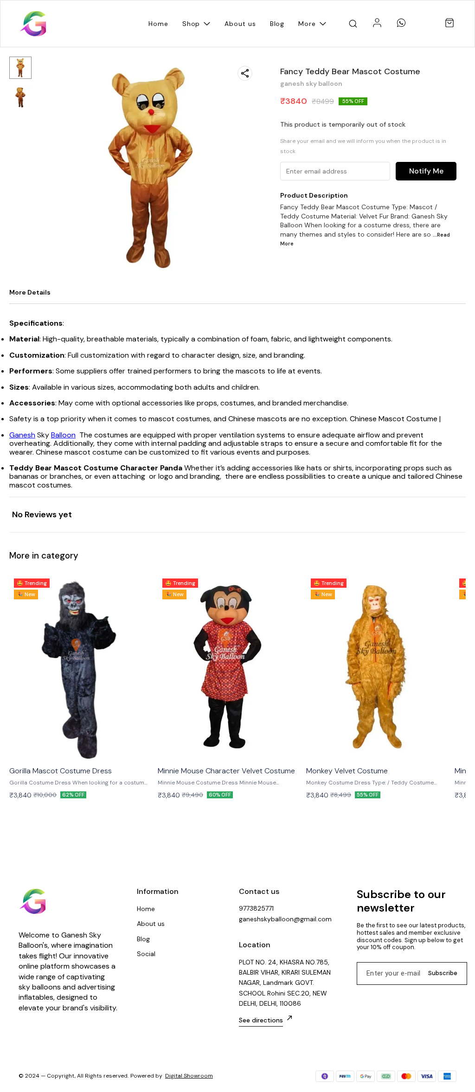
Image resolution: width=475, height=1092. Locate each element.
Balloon (63, 435)
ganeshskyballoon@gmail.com (285, 919)
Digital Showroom (189, 1075)
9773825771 (256, 908)
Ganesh (22, 435)
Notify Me (426, 171)
